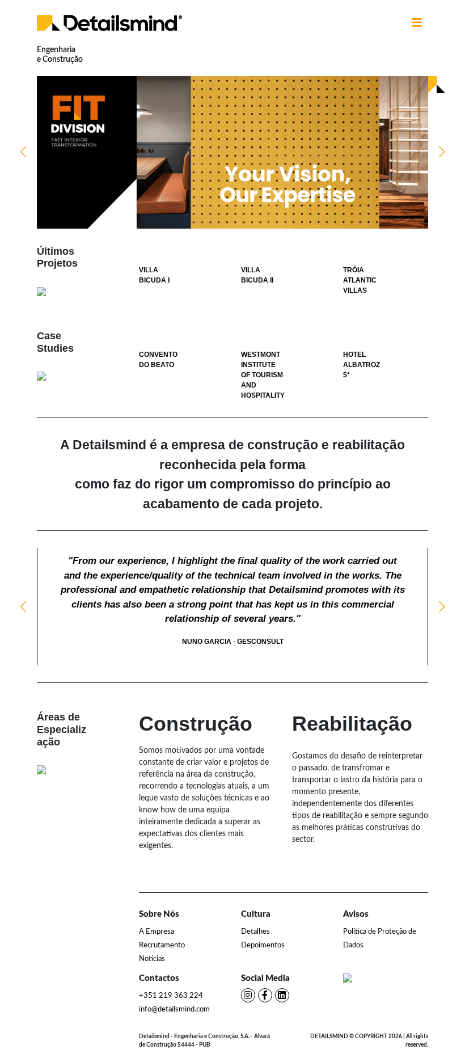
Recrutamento (162, 945)
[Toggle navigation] (416, 22)
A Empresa (156, 931)
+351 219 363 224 (171, 996)
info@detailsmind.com (174, 1009)
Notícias (152, 959)
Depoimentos (263, 945)
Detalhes (255, 931)
